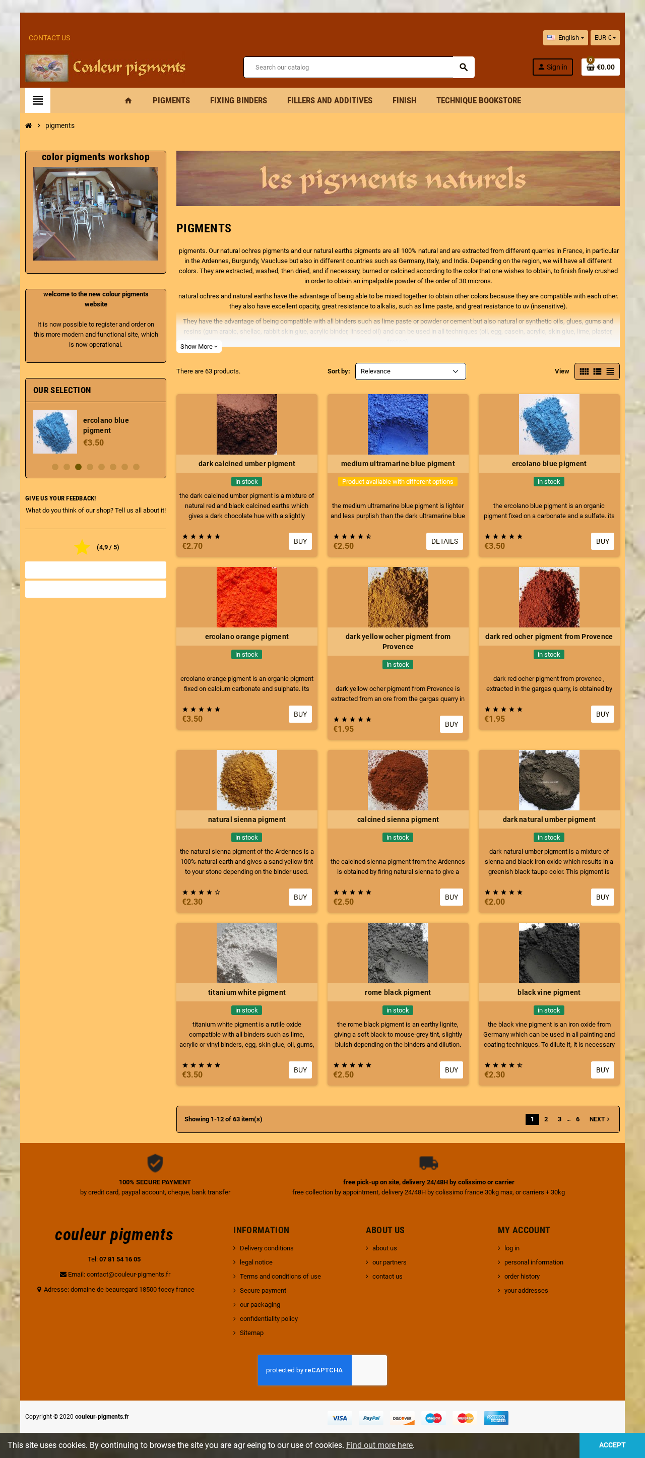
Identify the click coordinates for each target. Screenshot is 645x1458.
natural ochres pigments (254, 251)
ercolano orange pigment (247, 636)
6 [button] (113, 467)
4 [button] (90, 467)
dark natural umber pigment (549, 819)
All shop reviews (95, 570)
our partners (389, 1262)
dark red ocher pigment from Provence (549, 636)
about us (384, 1248)
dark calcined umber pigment (247, 464)
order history (522, 1276)
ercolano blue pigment (549, 464)
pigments (192, 251)
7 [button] (124, 467)
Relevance (376, 371)
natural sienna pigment (247, 819)
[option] (95, 431)
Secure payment (263, 1290)
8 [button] (136, 467)
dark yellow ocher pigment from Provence (398, 641)
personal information (533, 1262)
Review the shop (96, 589)
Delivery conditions (267, 1248)
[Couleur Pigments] (105, 66)
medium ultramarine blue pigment (398, 464)
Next (601, 1119)
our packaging (260, 1304)
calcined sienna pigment (398, 819)
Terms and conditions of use (280, 1276)
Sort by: (339, 371)
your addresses (526, 1290)
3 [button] (78, 467)
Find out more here (379, 1445)
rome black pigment (398, 992)
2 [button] (66, 467)
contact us (387, 1276)
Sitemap (252, 1333)
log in (512, 1248)
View (562, 371)
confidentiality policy (269, 1318)
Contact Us (49, 38)
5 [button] (101, 467)
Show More (199, 346)
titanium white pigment (247, 992)
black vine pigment (549, 992)
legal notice (256, 1262)
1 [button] (55, 467)
